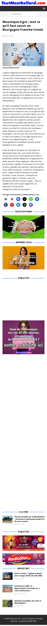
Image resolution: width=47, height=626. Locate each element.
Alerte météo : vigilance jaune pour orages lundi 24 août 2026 (28, 574)
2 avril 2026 (20, 606)
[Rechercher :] (23, 14)
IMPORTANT (23, 568)
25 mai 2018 (9, 36)
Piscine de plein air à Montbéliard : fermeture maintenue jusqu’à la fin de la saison (29, 519)
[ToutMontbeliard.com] (23, 4)
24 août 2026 (20, 524)
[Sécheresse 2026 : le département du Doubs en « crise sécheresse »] (8, 588)
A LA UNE (23, 512)
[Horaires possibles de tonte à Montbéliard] (8, 603)
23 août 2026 (20, 579)
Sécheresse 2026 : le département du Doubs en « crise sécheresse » (27, 588)
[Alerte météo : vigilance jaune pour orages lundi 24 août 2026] (8, 576)
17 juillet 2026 (20, 593)
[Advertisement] (24, 299)
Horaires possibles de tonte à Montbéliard (27, 602)
